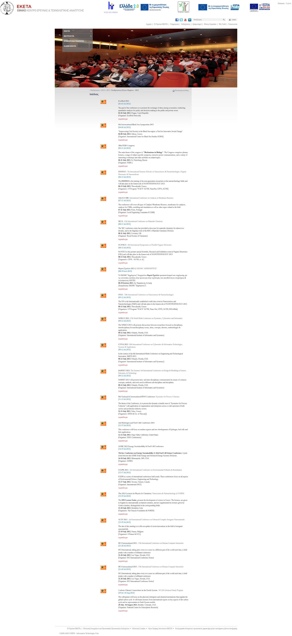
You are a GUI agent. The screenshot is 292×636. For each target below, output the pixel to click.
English (288, 3)
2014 (103, 90)
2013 (108, 90)
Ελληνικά (281, 3)
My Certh (222, 24)
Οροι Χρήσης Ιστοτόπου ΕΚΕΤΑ (160, 628)
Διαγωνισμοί (197, 24)
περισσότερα (122, 119)
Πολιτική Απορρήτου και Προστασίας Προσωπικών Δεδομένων (106, 628)
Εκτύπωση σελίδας (182, 90)
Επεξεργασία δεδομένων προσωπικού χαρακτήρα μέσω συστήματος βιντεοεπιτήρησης (206, 628)
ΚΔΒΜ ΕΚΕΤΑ (70, 46)
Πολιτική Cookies (138, 628)
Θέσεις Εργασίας (210, 24)
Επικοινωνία (232, 24)
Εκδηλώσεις (185, 24)
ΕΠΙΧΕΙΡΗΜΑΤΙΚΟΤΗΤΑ (74, 41)
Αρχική (148, 24)
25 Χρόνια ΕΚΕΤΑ (161, 24)
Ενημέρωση (174, 24)
